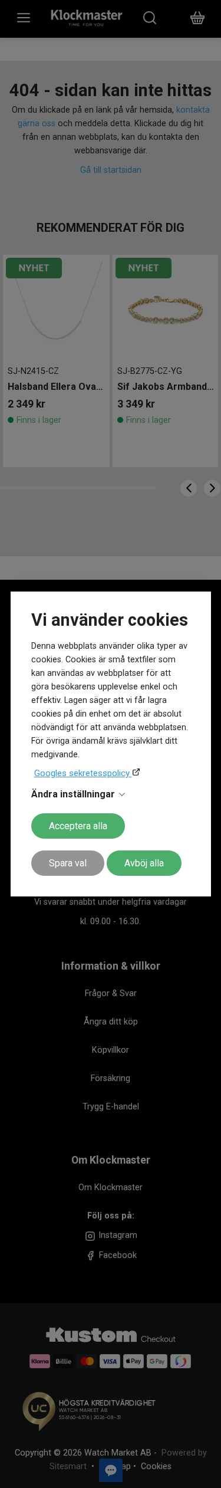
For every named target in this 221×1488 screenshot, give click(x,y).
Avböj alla (144, 863)
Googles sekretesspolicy (83, 773)
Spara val (68, 863)
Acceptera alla (78, 826)
